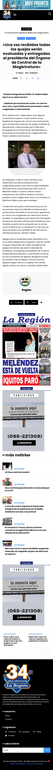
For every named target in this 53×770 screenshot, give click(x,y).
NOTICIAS (21, 38)
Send (47, 750)
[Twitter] (26, 78)
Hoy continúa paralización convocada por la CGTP (27, 489)
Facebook (12, 732)
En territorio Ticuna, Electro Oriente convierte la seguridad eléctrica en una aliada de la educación (25, 530)
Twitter (38, 732)
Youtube (11, 735)
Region (20, 73)
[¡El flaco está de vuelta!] (7, 466)
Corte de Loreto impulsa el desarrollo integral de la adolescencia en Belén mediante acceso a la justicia (24, 509)
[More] (41, 302)
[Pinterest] (32, 78)
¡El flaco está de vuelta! (17, 472)
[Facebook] (21, 78)
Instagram (26, 732)
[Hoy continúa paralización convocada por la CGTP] (7, 482)
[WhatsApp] (38, 78)
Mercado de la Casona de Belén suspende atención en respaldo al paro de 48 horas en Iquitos (27, 551)
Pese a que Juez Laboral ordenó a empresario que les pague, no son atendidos (13, 641)
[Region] (26, 280)
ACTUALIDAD (31, 38)
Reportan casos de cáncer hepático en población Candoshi (38, 639)
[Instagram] (19, 731)
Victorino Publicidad (35, 764)
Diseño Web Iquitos (18, 764)
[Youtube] (6, 735)
